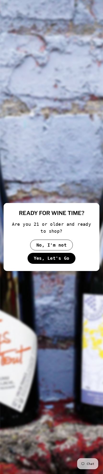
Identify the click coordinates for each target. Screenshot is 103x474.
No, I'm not (51, 245)
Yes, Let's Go (51, 258)
